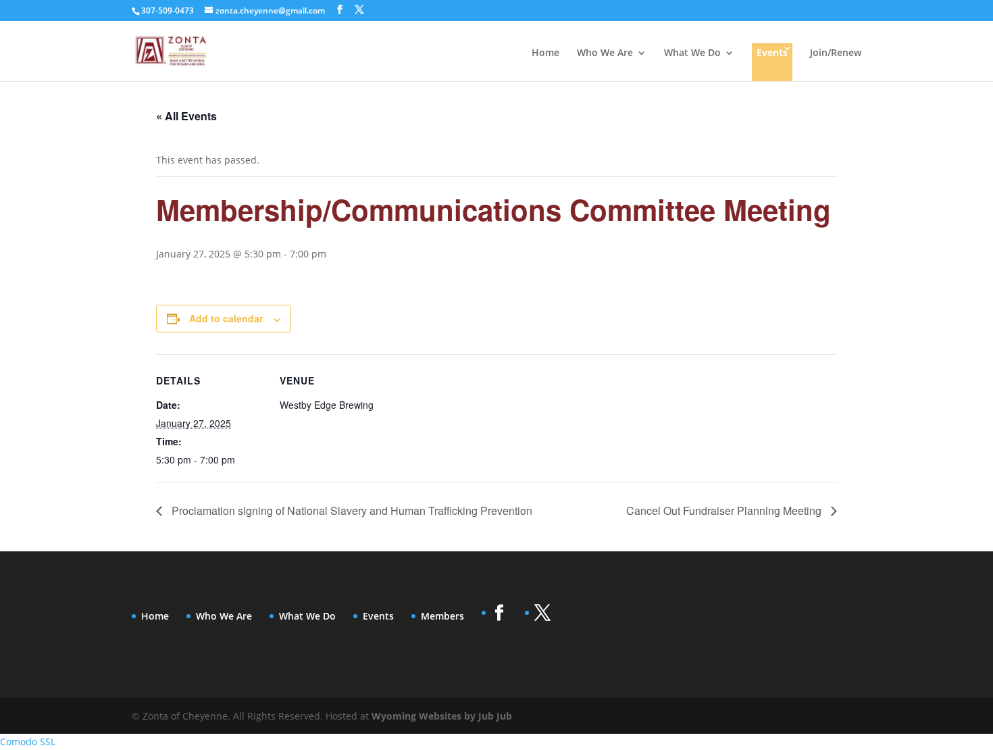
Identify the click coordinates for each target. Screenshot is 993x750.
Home (545, 53)
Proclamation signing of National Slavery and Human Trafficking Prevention (350, 510)
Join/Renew (835, 53)
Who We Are (605, 53)
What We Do (692, 53)
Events (772, 52)
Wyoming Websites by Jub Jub (442, 715)
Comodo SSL (27, 741)
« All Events (186, 116)
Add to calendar (226, 318)
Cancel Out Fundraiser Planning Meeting (725, 510)
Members (442, 615)
